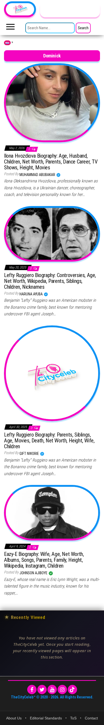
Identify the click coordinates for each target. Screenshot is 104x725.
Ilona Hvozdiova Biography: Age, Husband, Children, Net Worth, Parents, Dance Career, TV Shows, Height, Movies (51, 162)
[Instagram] (62, 689)
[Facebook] (32, 689)
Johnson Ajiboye (33, 573)
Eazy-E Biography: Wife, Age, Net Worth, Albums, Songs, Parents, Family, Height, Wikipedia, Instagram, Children (44, 560)
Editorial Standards (46, 718)
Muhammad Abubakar (37, 175)
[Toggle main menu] (10, 28)
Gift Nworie (29, 453)
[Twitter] (42, 689)
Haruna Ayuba (31, 294)
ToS (73, 718)
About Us (14, 718)
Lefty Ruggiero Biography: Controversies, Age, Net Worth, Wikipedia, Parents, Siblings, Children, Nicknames (50, 281)
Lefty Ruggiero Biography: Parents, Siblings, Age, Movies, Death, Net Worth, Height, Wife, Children (49, 440)
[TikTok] (72, 689)
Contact (91, 718)
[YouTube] (52, 689)
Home (7, 43)
